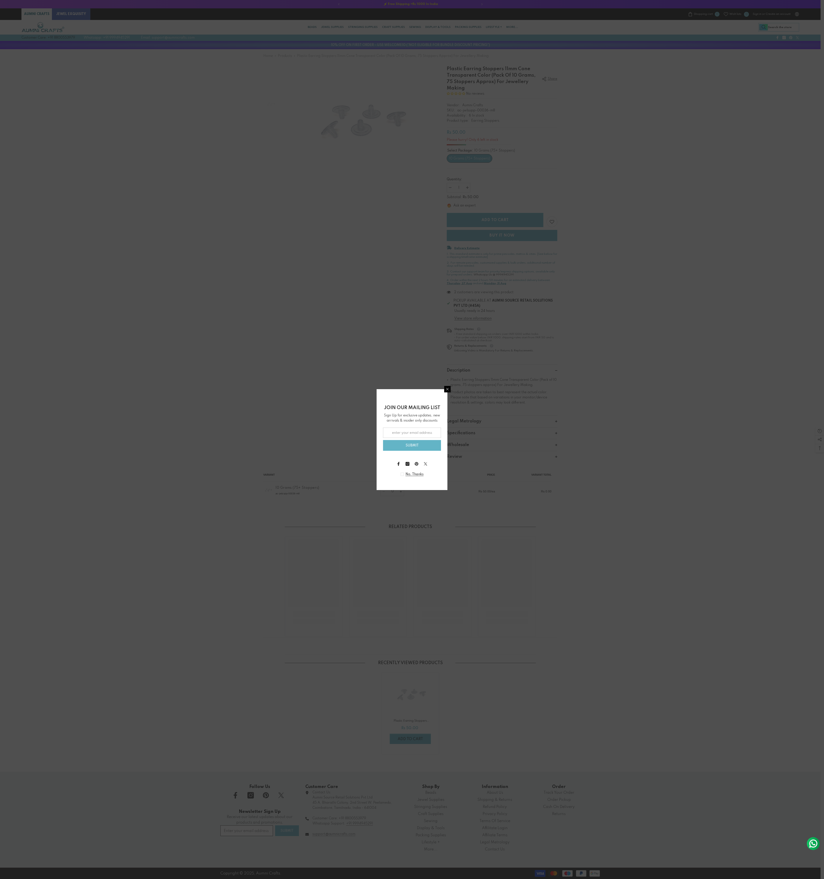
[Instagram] (407, 463)
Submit (412, 445)
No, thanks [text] (415, 474)
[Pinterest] (416, 463)
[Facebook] (398, 463)
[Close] (447, 389)
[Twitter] (425, 463)
